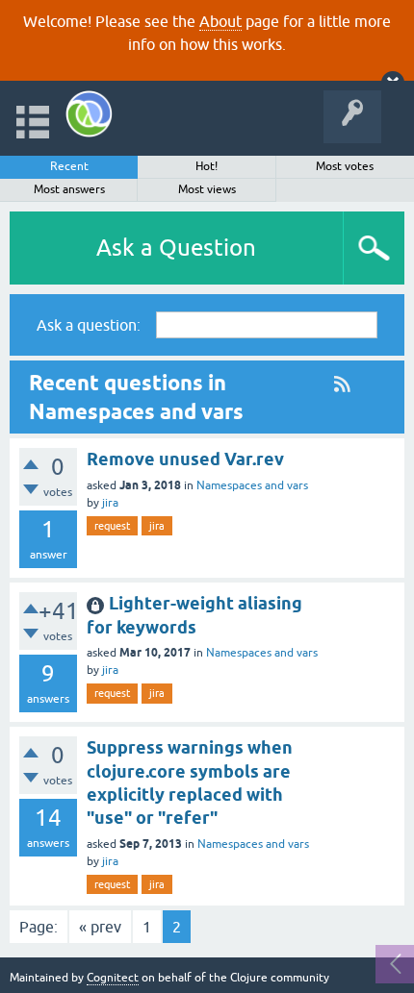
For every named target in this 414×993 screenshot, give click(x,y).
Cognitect (113, 977)
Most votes (345, 166)
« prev (100, 926)
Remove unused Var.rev (185, 459)
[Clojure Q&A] (89, 113)
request (112, 526)
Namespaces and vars (252, 485)
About (220, 21)
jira (110, 502)
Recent (69, 166)
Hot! (206, 166)
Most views (207, 189)
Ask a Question (176, 248)
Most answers (69, 189)
